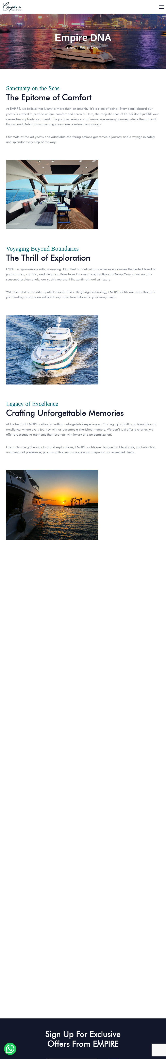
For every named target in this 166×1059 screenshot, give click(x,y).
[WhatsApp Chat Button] (10, 1049)
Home (71, 48)
